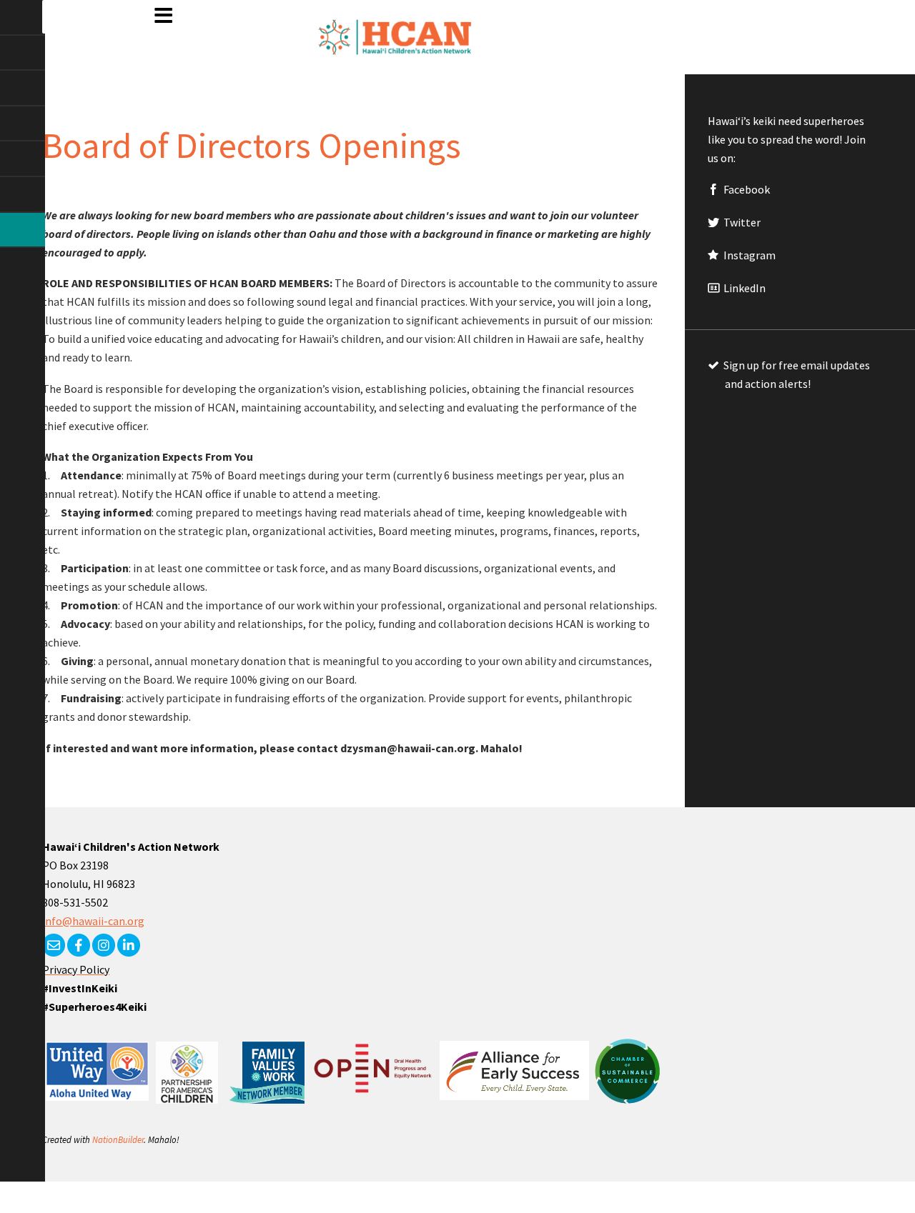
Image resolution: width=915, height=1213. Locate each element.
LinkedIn (743, 288)
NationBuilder (118, 1139)
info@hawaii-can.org (93, 921)
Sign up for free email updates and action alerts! (795, 374)
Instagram (748, 255)
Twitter (741, 222)
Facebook (745, 189)
